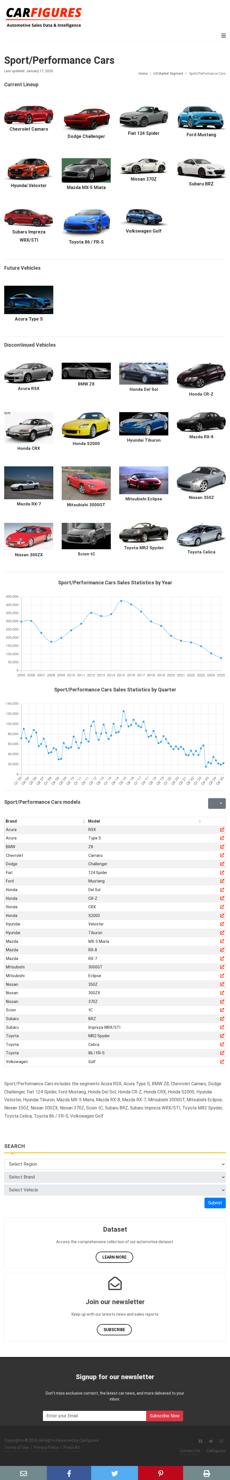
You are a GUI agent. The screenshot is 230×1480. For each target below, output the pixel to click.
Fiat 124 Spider (144, 133)
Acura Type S (29, 319)
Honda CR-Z (201, 394)
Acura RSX (29, 388)
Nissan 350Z (201, 497)
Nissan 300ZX (29, 554)
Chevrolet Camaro (29, 129)
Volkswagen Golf (144, 231)
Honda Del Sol (144, 389)
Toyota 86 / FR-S (86, 242)
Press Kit (72, 1447)
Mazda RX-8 (201, 436)
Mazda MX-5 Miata (86, 187)
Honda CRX (28, 448)
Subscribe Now (165, 1415)
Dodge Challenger (86, 136)
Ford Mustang (201, 134)
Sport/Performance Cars (59, 60)
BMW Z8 (86, 384)
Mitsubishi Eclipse (143, 498)
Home (143, 74)
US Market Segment (168, 74)
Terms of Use (16, 1447)
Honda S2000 (86, 443)
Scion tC (86, 554)
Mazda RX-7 (29, 504)
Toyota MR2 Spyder (144, 547)
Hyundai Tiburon (144, 440)
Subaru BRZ (201, 184)
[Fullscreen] (211, 803)
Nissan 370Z (144, 179)
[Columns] (220, 803)
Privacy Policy (46, 1447)
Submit (215, 1203)
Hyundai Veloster (29, 185)
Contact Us (190, 1451)
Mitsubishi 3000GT (86, 504)
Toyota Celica (201, 552)
